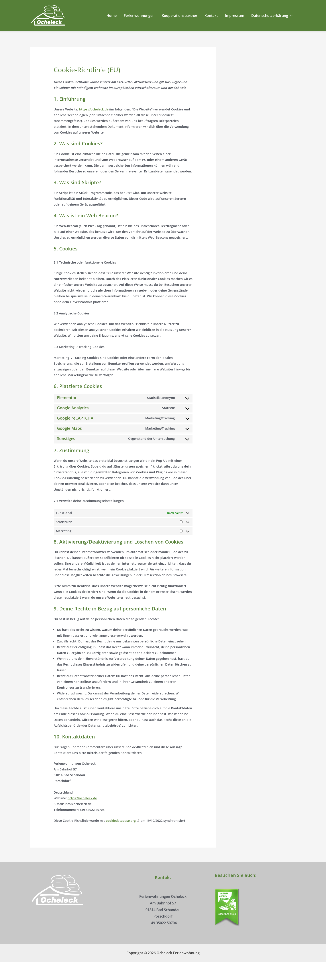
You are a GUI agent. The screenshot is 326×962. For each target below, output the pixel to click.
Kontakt (211, 15)
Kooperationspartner (179, 15)
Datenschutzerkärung (269, 15)
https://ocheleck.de (93, 109)
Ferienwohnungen (139, 15)
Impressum (234, 15)
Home (111, 15)
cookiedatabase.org (121, 820)
